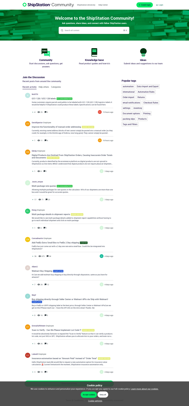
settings (126, 108)
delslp (34, 151)
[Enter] (61, 30)
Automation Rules (146, 91)
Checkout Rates (150, 102)
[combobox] (94, 30)
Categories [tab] (56, 87)
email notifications (131, 102)
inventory (138, 108)
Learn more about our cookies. (145, 388)
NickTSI (35, 94)
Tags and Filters (130, 124)
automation (128, 86)
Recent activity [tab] (29, 87)
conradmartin (37, 238)
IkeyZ (34, 295)
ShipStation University (86, 5)
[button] (94, 400)
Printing (146, 113)
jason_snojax (37, 182)
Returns (141, 97)
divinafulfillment (38, 326)
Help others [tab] (44, 87)
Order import (128, 97)
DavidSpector (37, 122)
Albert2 (35, 267)
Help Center (103, 5)
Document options (131, 113)
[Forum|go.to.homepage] (48, 5)
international (128, 91)
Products (142, 118)
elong (34, 210)
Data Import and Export (148, 86)
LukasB (35, 354)
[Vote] (33, 112)
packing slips (129, 118)
